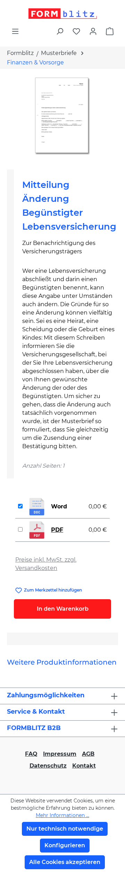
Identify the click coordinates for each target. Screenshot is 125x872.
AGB (88, 754)
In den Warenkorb (63, 608)
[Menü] (15, 31)
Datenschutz (48, 765)
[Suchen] (59, 31)
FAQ (31, 754)
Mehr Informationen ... (62, 815)
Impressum (59, 754)
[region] (62, 116)
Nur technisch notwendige (64, 828)
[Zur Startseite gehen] (62, 13)
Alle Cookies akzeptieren (64, 862)
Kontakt (84, 765)
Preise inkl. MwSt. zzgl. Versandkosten (45, 563)
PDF (57, 529)
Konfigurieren (64, 845)
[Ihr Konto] (93, 31)
